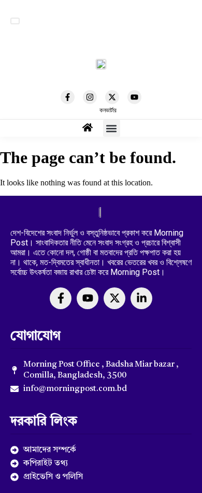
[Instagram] (90, 97)
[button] (15, 21)
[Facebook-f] (68, 97)
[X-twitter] (112, 97)
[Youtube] (134, 97)
